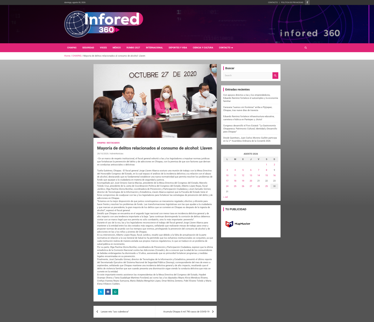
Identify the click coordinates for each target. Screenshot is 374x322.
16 (274, 175)
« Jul (225, 197)
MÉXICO (117, 47)
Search (275, 75)
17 (227, 181)
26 (243, 186)
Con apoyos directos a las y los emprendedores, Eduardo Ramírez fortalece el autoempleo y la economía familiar (250, 98)
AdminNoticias (116, 153)
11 (235, 175)
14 (258, 175)
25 (235, 186)
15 (266, 175)
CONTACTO (273, 2)
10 (227, 175)
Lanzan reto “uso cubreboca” (115, 311)
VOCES (103, 47)
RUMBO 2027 (133, 47)
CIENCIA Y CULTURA (203, 47)
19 (243, 181)
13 (251, 175)
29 (266, 186)
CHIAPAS (71, 47)
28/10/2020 (102, 153)
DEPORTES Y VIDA (178, 47)
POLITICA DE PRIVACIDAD (292, 2)
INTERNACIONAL (154, 47)
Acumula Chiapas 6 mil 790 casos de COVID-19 (186, 311)
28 (258, 186)
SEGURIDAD (88, 47)
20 (251, 181)
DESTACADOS (113, 143)
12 (243, 175)
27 (251, 186)
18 (235, 181)
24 (227, 186)
